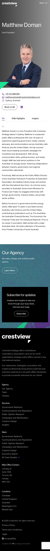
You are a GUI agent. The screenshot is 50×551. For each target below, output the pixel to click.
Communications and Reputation (17, 411)
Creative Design (9, 421)
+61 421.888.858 (12, 94)
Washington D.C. (9, 506)
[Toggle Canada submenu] (9, 495)
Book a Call (9, 107)
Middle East (7, 510)
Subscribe (21, 314)
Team (4, 392)
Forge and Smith (23, 544)
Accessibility (10, 539)
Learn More (9, 271)
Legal (4, 534)
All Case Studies (9, 458)
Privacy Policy (8, 525)
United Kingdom (9, 499)
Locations (6, 491)
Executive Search (10, 454)
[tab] (3, 118)
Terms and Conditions (12, 530)
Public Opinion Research (13, 414)
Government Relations (12, 407)
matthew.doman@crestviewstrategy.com (22, 97)
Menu (42, 3)
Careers (5, 396)
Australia (6, 503)
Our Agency (7, 389)
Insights (5, 425)
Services (6, 403)
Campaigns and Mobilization (15, 418)
